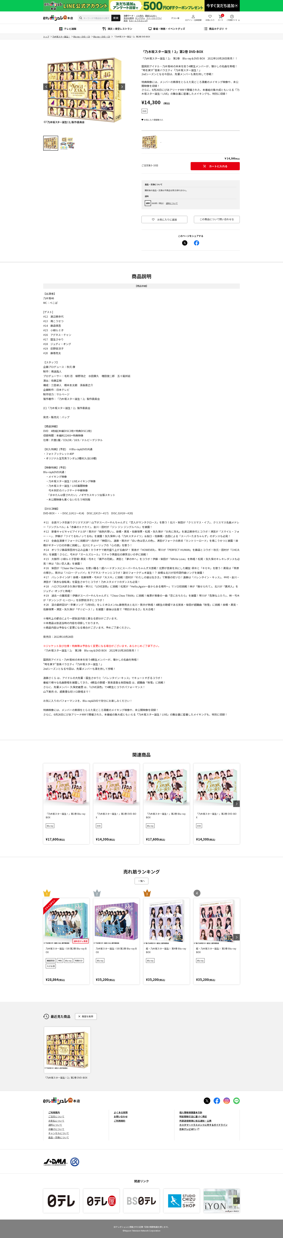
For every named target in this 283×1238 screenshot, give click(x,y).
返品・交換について (58, 1137)
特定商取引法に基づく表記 (193, 1116)
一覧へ (141, 881)
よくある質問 (121, 1112)
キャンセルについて (58, 1133)
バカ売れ (140, 15)
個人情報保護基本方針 (190, 1112)
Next (122, 86)
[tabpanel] (84, 90)
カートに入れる (218, 166)
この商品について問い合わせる (217, 219)
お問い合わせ (121, 1116)
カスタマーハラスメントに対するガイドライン (203, 1124)
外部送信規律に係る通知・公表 (195, 1120)
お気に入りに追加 (167, 219)
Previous (46, 86)
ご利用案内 (54, 1112)
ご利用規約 (119, 1120)
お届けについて (56, 1129)
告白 (126, 20)
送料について (172, 203)
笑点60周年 (129, 18)
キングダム (140, 18)
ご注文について (56, 1116)
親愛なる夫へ (151, 15)
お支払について (56, 1120)
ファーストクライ (154, 18)
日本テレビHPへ (187, 1129)
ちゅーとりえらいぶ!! (138, 20)
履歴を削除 (87, 1016)
